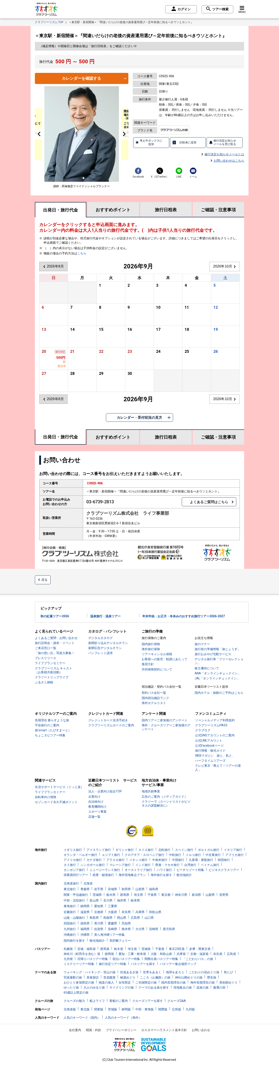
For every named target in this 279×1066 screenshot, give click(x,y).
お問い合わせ (201, 1030)
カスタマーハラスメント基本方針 (164, 1030)
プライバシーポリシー (121, 1030)
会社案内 (75, 1030)
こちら (81, 253)
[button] (39, 134)
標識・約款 (93, 1030)
